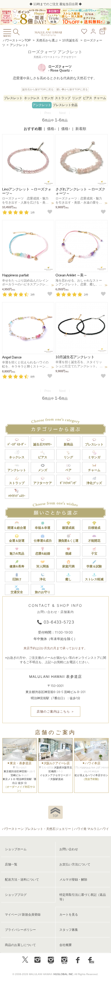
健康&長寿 (17, 566)
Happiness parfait (15, 275)
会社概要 (65, 945)
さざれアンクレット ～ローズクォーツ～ (80, 191)
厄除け (16, 579)
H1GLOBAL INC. (64, 974)
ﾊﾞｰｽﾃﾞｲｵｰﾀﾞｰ (16, 444)
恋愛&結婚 (42, 553)
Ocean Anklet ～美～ (71, 275)
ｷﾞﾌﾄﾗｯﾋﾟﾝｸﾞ (68, 483)
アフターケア (42, 483)
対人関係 (42, 566)
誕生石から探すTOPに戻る (37, 89)
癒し (68, 579)
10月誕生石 (70, 40)
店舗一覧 (11, 864)
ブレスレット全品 (65, 105)
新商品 (68, 444)
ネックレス (31, 98)
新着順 (80, 129)
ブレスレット (13, 98)
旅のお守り (42, 592)
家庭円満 (68, 566)
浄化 (42, 579)
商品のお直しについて (20, 945)
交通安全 (17, 592)
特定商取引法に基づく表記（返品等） (82, 897)
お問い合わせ (68, 849)
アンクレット (19, 45)
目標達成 (94, 528)
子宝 (94, 553)
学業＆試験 (94, 566)
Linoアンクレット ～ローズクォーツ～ (26, 191)
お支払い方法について (74, 864)
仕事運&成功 (43, 540)
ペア (68, 470)
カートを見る (68, 914)
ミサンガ (47, 98)
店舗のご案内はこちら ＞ (56, 711)
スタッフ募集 (68, 930)
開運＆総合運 (16, 528)
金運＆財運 (17, 540)
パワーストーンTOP (17, 40)
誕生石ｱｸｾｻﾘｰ (42, 444)
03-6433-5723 (59, 622)
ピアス (87, 98)
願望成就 (68, 528)
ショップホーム (16, 849)
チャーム (100, 98)
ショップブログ (16, 895)
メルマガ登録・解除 (73, 879)
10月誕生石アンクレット (75, 357)
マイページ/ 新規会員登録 (23, 914)
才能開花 (94, 540)
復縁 (68, 553)
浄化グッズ (94, 483)
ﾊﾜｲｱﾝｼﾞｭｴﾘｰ (16, 496)
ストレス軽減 (94, 579)
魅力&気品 (17, 553)
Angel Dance (12, 357)
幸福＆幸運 (42, 528)
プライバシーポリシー (20, 930)
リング (76, 98)
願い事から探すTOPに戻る (72, 89)
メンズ (42, 470)
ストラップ (62, 98)
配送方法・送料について (22, 879)
